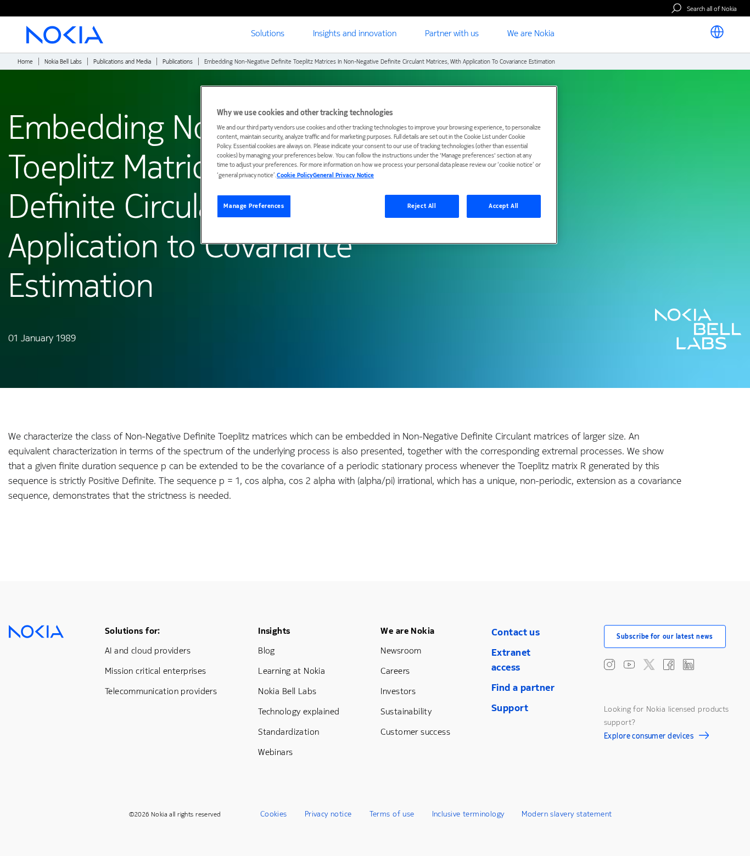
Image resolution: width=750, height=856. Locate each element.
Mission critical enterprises (155, 671)
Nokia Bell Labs (63, 61)
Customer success (415, 732)
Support (509, 707)
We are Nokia (407, 631)
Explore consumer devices (648, 737)
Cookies (273, 814)
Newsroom (400, 650)
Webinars (275, 752)
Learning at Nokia (291, 671)
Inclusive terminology (468, 814)
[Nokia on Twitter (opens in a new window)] (648, 664)
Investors (398, 691)
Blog (266, 650)
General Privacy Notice (343, 175)
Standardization (288, 732)
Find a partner (523, 687)
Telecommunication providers (161, 691)
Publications (178, 61)
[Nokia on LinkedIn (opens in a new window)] (688, 664)
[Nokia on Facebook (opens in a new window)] (668, 664)
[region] (378, 165)
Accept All (504, 206)
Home (25, 61)
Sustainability (406, 711)
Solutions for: (132, 631)
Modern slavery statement (567, 814)
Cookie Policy (295, 175)
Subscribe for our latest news (665, 636)
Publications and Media (122, 61)
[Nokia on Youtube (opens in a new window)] (629, 664)
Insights (274, 631)
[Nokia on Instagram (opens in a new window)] (609, 664)
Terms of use (392, 814)
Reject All (421, 206)
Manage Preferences (253, 206)
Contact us (515, 632)
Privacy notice (328, 814)
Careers (395, 671)
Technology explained (298, 711)
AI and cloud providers (148, 650)
